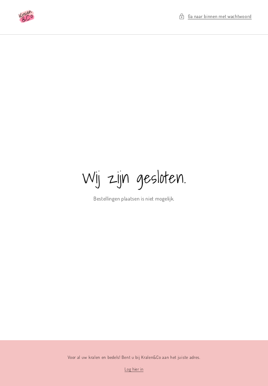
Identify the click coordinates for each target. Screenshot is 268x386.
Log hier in (134, 369)
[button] (215, 16)
